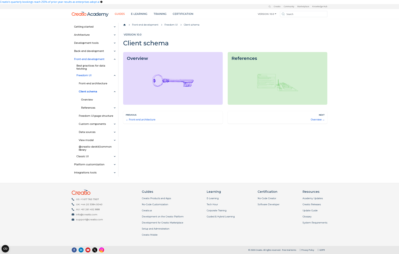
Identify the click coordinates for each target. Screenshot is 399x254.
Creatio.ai (147, 210)
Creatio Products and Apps (156, 198)
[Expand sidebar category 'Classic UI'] (114, 156)
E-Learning (213, 198)
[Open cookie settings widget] (5, 248)
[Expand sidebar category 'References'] (114, 108)
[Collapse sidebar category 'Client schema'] (114, 91)
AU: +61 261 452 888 (88, 209)
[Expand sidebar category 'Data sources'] (114, 132)
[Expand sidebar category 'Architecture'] (114, 35)
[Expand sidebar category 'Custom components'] (114, 124)
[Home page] (124, 25)
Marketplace (303, 6)
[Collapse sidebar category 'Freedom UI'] (114, 75)
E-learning (139, 13)
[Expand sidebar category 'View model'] (114, 140)
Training (160, 13)
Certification (183, 13)
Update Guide (310, 210)
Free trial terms (289, 250)
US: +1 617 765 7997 (87, 199)
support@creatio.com (89, 219)
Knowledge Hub (319, 6)
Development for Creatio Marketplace (162, 222)
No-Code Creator (267, 198)
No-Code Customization (155, 204)
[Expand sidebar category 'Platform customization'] (114, 164)
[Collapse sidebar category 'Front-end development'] (114, 59)
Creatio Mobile (150, 234)
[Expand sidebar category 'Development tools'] (114, 43)
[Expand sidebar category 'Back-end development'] (114, 51)
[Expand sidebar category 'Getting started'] (114, 27)
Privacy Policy (307, 250)
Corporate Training (216, 210)
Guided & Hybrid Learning (221, 216)
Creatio (277, 6)
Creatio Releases (312, 204)
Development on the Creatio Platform (163, 216)
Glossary (307, 216)
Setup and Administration (155, 228)
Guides (120, 13)
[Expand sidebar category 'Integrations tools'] (114, 172)
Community (289, 6)
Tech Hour (212, 204)
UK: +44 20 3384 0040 (89, 204)
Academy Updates (313, 198)
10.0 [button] (272, 13)
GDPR (322, 250)
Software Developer (268, 204)
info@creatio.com (86, 214)
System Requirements (315, 222)
